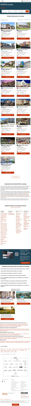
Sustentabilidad (13, 386)
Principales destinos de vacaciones (17, 337)
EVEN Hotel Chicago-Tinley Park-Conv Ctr (8, 107)
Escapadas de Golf (18, 326)
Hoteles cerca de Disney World (15, 334)
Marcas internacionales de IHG (15, 382)
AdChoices (22, 387)
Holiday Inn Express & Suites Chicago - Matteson (23, 69)
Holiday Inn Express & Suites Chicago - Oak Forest (7, 69)
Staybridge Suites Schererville (8, 49)
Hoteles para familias (3, 333)
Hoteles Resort (6, 326)
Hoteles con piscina (7, 325)
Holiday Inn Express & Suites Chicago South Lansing (7, 31)
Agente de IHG (22, 383)
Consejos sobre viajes (14, 385)
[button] (29, 1)
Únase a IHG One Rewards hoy (10, 196)
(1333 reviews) (23, 54)
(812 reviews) (22, 92)
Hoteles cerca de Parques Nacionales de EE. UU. (15, 333)
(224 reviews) (7, 73)
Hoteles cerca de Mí (3, 337)
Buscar (27, 11)
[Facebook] (2, 381)
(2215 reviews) (7, 111)
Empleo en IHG (13, 381)
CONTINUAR (15, 404)
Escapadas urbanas (3, 324)
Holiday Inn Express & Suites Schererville (23, 50)
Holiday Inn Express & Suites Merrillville (23, 126)
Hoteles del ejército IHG (24, 385)
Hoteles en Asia (7, 341)
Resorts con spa (11, 326)
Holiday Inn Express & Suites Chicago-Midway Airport (7, 165)
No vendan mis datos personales (15, 390)
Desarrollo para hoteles (24, 382)
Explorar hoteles (23, 381)
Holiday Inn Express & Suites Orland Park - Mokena (7, 145)
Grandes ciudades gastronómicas (12, 324)
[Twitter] (4, 381)
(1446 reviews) (7, 92)
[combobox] (21, 19)
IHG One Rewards (25, 193)
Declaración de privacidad (5, 402)
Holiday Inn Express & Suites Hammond (23, 31)
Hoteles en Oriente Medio (19, 342)
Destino (3, 10)
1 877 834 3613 (11, 393)
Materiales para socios (23, 386)
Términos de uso (13, 389)
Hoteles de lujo (9, 337)
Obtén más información (25, 396)
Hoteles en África (26, 342)
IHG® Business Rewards (23, 384)
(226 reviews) (7, 130)
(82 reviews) (22, 73)
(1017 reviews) (7, 35)
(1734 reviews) (7, 169)
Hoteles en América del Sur (10, 342)
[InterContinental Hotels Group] (2, 1)
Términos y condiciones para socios (15, 388)
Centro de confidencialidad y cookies (24, 389)
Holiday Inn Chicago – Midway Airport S (23, 145)
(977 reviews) (22, 111)
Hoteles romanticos (14, 325)
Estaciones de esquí (20, 325)
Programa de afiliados (14, 383)
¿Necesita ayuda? (13, 384)
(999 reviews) (22, 35)
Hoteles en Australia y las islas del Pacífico (17, 341)
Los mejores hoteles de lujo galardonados (10, 338)
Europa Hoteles (2, 341)
